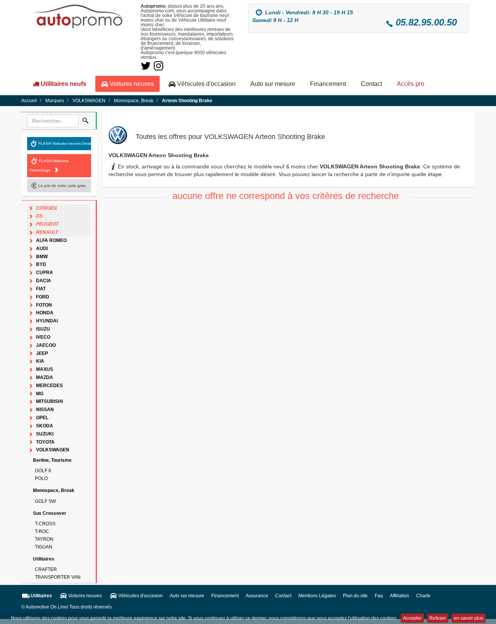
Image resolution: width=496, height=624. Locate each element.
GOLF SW (45, 501)
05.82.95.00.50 (426, 22)
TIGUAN (43, 547)
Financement (328, 84)
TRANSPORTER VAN (58, 577)
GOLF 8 (43, 470)
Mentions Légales (317, 595)
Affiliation (399, 595)
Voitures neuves (131, 84)
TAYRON (44, 539)
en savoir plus (468, 618)
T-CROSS (45, 523)
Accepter (412, 618)
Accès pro (410, 84)
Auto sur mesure (272, 84)
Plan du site (355, 595)
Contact (371, 84)
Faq (379, 595)
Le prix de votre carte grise (62, 185)
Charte (423, 595)
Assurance (257, 595)
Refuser (437, 618)
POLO (41, 478)
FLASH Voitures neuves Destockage (64, 143)
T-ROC (42, 531)
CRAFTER (46, 569)
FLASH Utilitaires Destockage (49, 165)
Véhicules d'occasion (206, 84)
